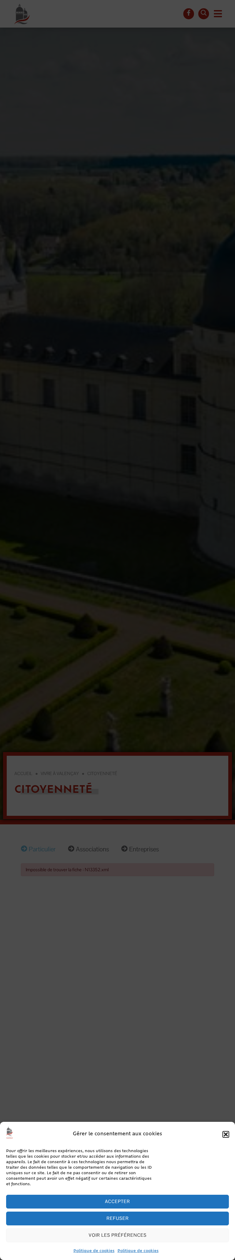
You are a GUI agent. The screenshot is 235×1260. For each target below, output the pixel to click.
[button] (226, 1134)
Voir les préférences (118, 1235)
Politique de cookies (93, 1251)
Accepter (117, 1201)
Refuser (117, 1218)
